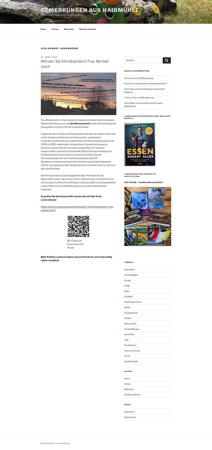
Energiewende (131, 313)
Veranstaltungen (132, 329)
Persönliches (130, 345)
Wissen (127, 318)
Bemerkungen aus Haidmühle (90, 10)
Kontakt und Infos (87, 29)
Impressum (129, 411)
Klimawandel (130, 323)
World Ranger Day (145, 78)
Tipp (126, 340)
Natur (127, 291)
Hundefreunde (131, 361)
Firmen (55, 29)
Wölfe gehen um (147, 97)
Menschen (69, 29)
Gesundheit (129, 269)
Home (43, 29)
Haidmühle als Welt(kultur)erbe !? (152, 83)
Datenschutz (130, 417)
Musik (127, 307)
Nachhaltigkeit (131, 275)
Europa (127, 280)
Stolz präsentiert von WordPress (55, 443)
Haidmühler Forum (132, 302)
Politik (127, 285)
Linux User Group (132, 350)
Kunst (127, 356)
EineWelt (128, 296)
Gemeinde (129, 334)
